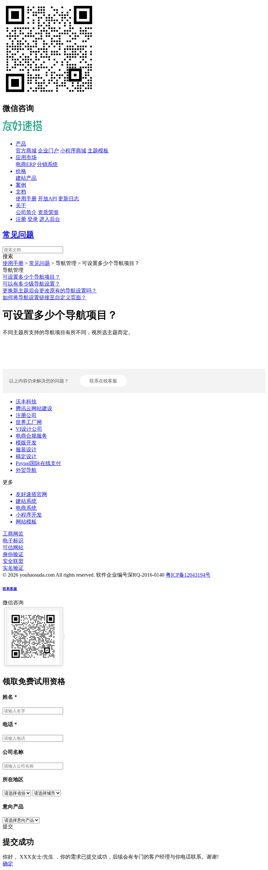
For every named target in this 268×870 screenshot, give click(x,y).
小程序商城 (73, 150)
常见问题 (18, 234)
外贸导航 (26, 470)
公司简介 (26, 212)
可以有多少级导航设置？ (31, 284)
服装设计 (26, 449)
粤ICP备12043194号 (188, 575)
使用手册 (26, 198)
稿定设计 (26, 456)
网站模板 (26, 521)
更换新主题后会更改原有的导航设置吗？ (50, 290)
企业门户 (48, 150)
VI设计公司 (29, 429)
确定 (8, 863)
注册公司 (26, 415)
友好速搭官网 (31, 494)
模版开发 (26, 442)
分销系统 (47, 164)
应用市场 (26, 157)
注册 (21, 219)
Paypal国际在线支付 (38, 463)
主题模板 (98, 150)
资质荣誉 (48, 212)
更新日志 (68, 198)
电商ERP (26, 164)
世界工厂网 (29, 422)
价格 (21, 171)
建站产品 (26, 178)
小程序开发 (29, 515)
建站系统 (26, 501)
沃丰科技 (26, 401)
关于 (21, 205)
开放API (47, 198)
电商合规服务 (31, 436)
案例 (21, 185)
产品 (21, 144)
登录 (32, 219)
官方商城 (26, 150)
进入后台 (49, 219)
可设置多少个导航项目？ (31, 277)
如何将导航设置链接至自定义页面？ (44, 297)
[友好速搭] (22, 127)
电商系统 (26, 508)
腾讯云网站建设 (34, 408)
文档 (21, 191)
